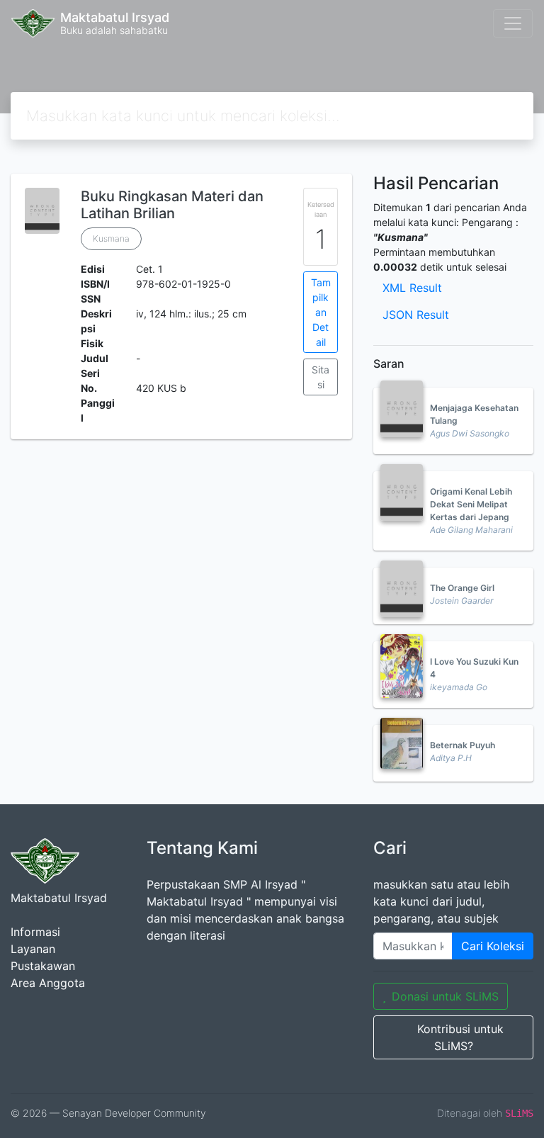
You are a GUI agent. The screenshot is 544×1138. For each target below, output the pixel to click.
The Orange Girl (462, 587)
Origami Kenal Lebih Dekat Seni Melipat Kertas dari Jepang (471, 504)
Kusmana (111, 238)
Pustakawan (43, 966)
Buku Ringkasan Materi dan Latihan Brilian (172, 205)
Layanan (33, 949)
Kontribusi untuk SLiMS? (460, 1037)
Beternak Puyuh (462, 745)
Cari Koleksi (492, 946)
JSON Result (415, 315)
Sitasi (320, 377)
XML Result (412, 288)
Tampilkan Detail (321, 312)
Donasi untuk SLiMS (445, 996)
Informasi (35, 932)
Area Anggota (48, 983)
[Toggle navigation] (513, 23)
